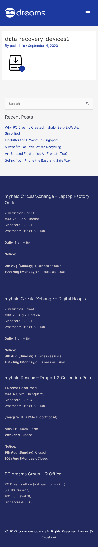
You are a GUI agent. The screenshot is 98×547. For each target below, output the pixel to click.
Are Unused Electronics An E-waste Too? (36, 153)
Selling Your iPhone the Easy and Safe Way (38, 160)
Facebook (49, 537)
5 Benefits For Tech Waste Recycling (33, 147)
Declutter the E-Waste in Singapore (32, 140)
